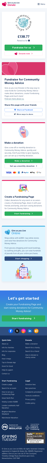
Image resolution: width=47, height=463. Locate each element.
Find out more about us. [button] (14, 99)
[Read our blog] (36, 332)
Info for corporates (9, 351)
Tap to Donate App (9, 362)
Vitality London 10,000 (10, 402)
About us (5, 344)
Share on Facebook (25, 110)
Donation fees (30, 384)
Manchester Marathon (10, 418)
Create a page (7, 384)
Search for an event (9, 388)
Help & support (7, 370)
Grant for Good (7, 366)
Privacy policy (30, 399)
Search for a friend (32, 351)
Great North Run (8, 398)
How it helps (6, 359)
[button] (29, 40)
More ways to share (25, 114)
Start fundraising (22, 214)
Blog (3, 355)
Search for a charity (32, 347)
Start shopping (22, 258)
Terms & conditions (32, 396)
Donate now (24, 54)
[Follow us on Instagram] (23, 332)
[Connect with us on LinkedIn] (30, 332)
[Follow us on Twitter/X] (17, 332)
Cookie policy (30, 403)
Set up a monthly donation (22, 166)
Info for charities (8, 347)
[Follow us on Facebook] (10, 332)
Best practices (30, 388)
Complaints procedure (33, 392)
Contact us (6, 374)
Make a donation (22, 161)
